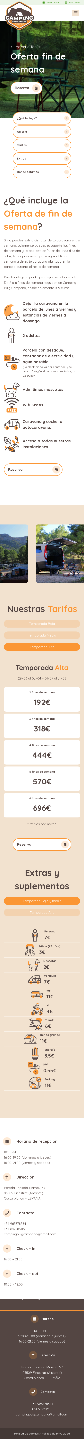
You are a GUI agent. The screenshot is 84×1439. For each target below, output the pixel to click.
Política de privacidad (56, 1433)
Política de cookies (26, 1433)
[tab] (42, 624)
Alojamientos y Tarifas (34, 1298)
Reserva (60, 1298)
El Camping (47, 1289)
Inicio (32, 1289)
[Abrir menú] (75, 13)
